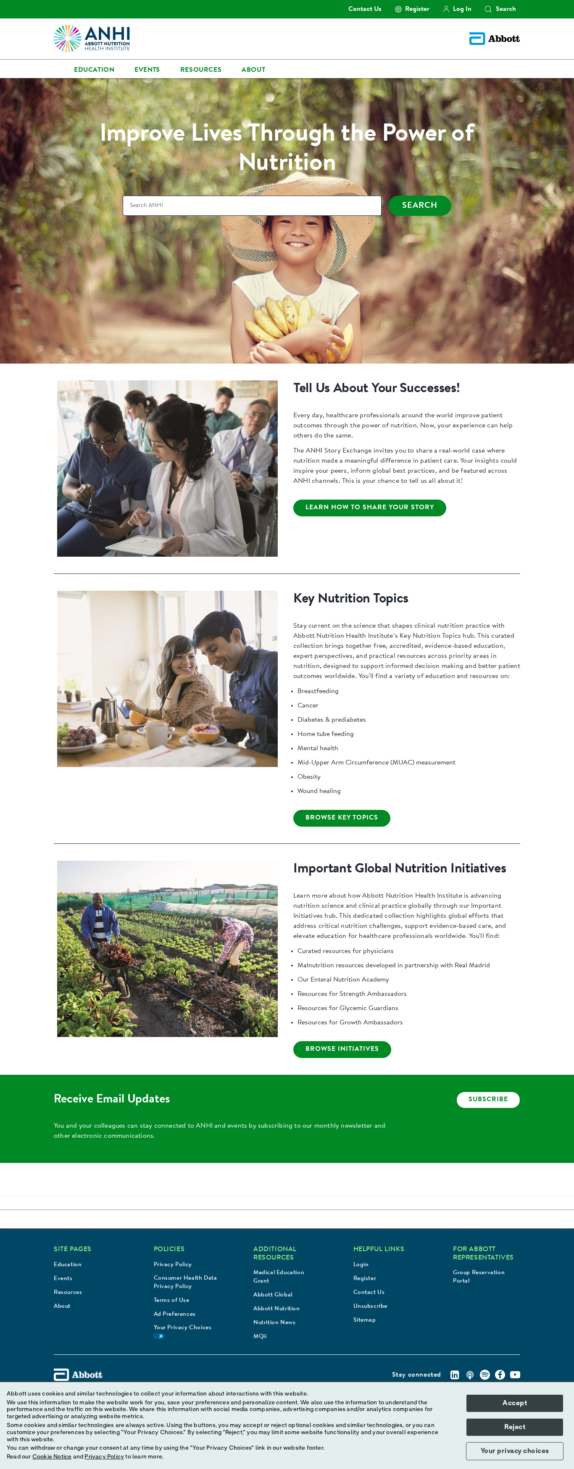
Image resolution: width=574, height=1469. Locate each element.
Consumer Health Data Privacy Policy (185, 1282)
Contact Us (369, 1293)
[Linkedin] (455, 1375)
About (62, 1306)
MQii (259, 1337)
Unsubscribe (370, 1306)
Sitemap (364, 1320)
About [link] (253, 70)
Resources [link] (200, 70)
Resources (68, 1293)
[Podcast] (470, 1375)
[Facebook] (500, 1375)
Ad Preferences (175, 1314)
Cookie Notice (52, 1457)
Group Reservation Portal (479, 1277)
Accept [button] (515, 1403)
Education (68, 1265)
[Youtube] (515, 1375)
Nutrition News (274, 1323)
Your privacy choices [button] (515, 1451)
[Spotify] (485, 1375)
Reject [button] (514, 1427)
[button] (488, 9)
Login (361, 1265)
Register (365, 1279)
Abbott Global (272, 1295)
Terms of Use (172, 1301)
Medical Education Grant (278, 1277)
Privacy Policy (173, 1265)
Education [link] (94, 70)
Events (63, 1279)
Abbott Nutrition (276, 1309)
